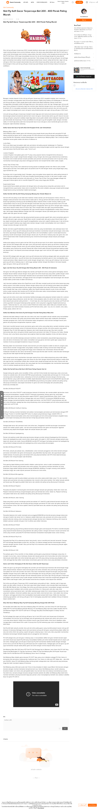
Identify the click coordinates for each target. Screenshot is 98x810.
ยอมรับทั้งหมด (92, 805)
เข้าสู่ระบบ (92, 2)
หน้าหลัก (25, 2)
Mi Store (52, 2)
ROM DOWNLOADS (42, 2)
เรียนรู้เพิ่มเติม (40, 808)
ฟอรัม (32, 2)
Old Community (8, 7)
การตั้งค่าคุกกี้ (82, 805)
